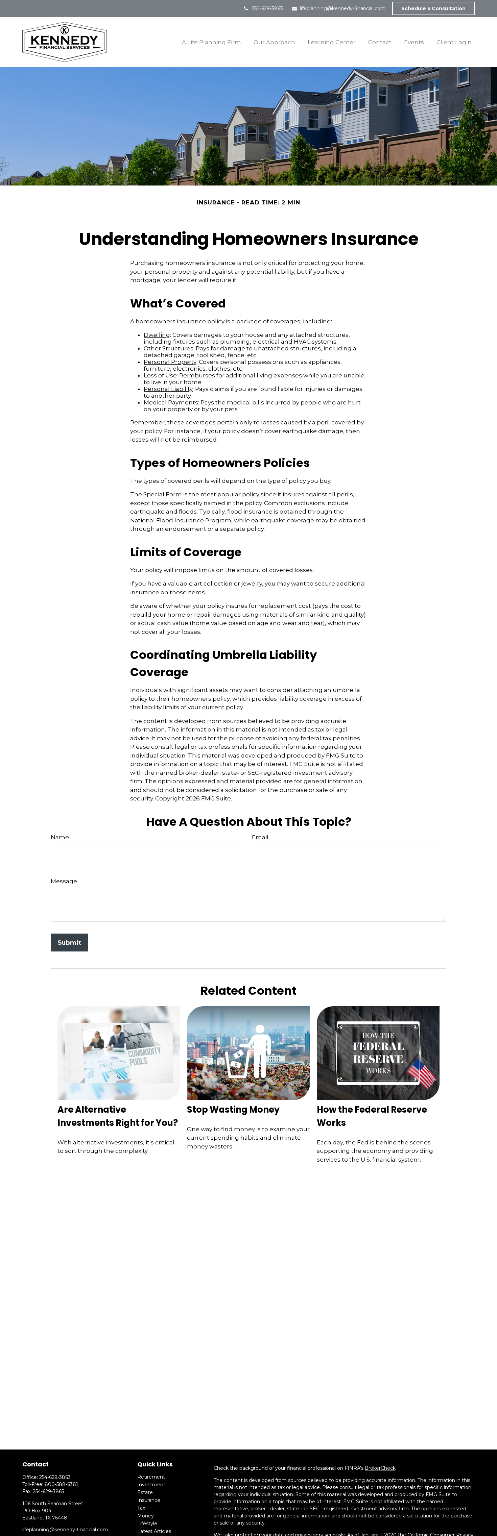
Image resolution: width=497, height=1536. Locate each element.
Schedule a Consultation (433, 8)
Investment (151, 1485)
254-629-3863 (267, 8)
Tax (141, 1508)
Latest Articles (154, 1531)
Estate (145, 1492)
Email (260, 837)
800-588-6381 (61, 1484)
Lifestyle (147, 1523)
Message (64, 881)
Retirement (151, 1477)
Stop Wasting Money (233, 1110)
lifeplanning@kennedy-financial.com (342, 8)
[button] (211, 42)
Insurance (148, 1500)
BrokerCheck (380, 1468)
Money (145, 1516)
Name (60, 837)
